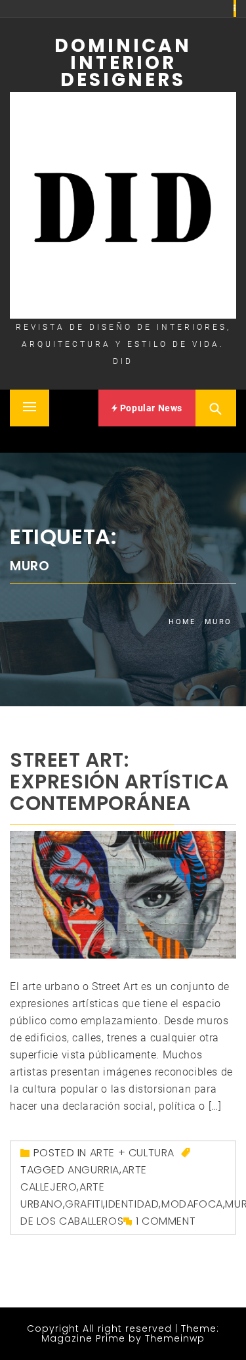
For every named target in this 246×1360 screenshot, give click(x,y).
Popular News (149, 408)
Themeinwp (175, 1338)
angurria (93, 1169)
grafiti (84, 1204)
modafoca (192, 1204)
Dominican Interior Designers (123, 63)
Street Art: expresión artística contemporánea (119, 781)
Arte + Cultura (132, 1152)
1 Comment (165, 1221)
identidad (132, 1204)
